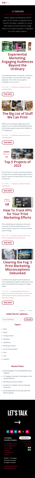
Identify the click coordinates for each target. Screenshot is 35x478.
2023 (9, 186)
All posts (22, 310)
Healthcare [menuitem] (7, 342)
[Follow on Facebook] (8, 433)
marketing (21, 87)
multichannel (5, 295)
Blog (14, 87)
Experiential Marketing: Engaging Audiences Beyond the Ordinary (17, 61)
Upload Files (25, 438)
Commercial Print (10, 293)
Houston (13, 446)
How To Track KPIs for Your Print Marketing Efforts (17, 214)
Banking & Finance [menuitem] (9, 346)
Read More (8, 94)
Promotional (27, 87)
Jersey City (7, 448)
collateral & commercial (22, 235)
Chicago (6, 444)
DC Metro (7, 446)
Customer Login (26, 441)
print (17, 87)
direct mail (4, 238)
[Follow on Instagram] (12, 433)
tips (17, 183)
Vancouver (7, 450)
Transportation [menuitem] (8, 336)
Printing (9, 89)
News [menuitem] (5, 329)
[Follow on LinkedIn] (15, 433)
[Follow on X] (23, 433)
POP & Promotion (19, 293)
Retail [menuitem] (5, 332)
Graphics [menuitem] (6, 359)
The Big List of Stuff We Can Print (17, 115)
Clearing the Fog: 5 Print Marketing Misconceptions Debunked (17, 267)
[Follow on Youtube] (19, 433)
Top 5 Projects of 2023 (17, 164)
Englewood (13, 444)
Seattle (6, 452)
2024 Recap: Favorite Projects (13, 382)
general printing (12, 295)
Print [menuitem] (5, 352)
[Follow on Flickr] (27, 433)
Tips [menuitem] (4, 356)
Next (30, 310)
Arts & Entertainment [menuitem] (10, 349)
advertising (4, 89)
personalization (26, 295)
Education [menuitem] (6, 339)
